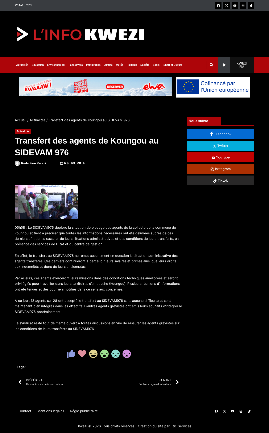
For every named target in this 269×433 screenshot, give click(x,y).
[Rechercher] (212, 65)
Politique (132, 64)
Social (156, 64)
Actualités (22, 64)
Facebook (223, 134)
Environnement (56, 64)
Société (144, 64)
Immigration (93, 64)
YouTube (222, 157)
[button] (236, 65)
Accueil (20, 120)
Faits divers (76, 64)
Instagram (222, 169)
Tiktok (222, 180)
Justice (108, 64)
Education (38, 64)
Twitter (222, 146)
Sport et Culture (173, 64)
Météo (119, 64)
